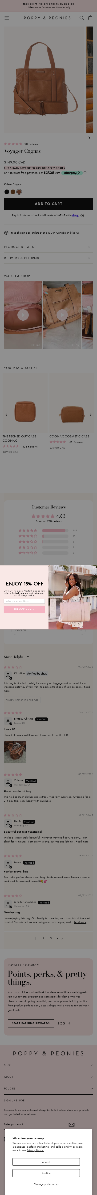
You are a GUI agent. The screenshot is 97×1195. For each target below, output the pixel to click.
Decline (46, 1173)
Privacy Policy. (35, 1150)
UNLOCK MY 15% (24, 610)
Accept (46, 1162)
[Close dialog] (94, 567)
